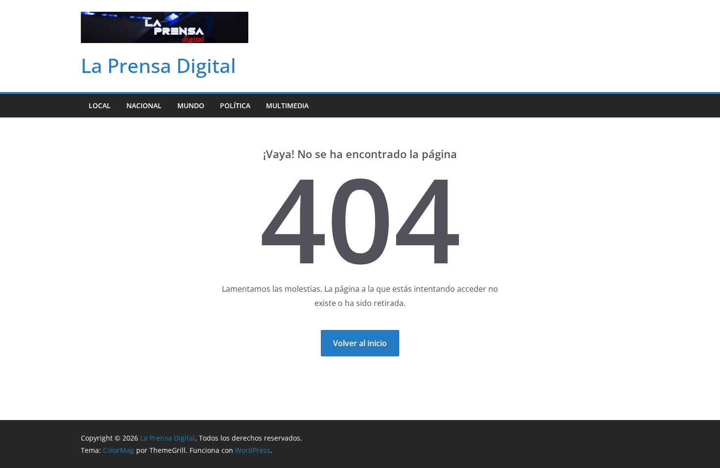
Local (100, 105)
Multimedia (287, 105)
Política (235, 105)
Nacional (144, 105)
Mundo (190, 105)
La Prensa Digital (158, 65)
